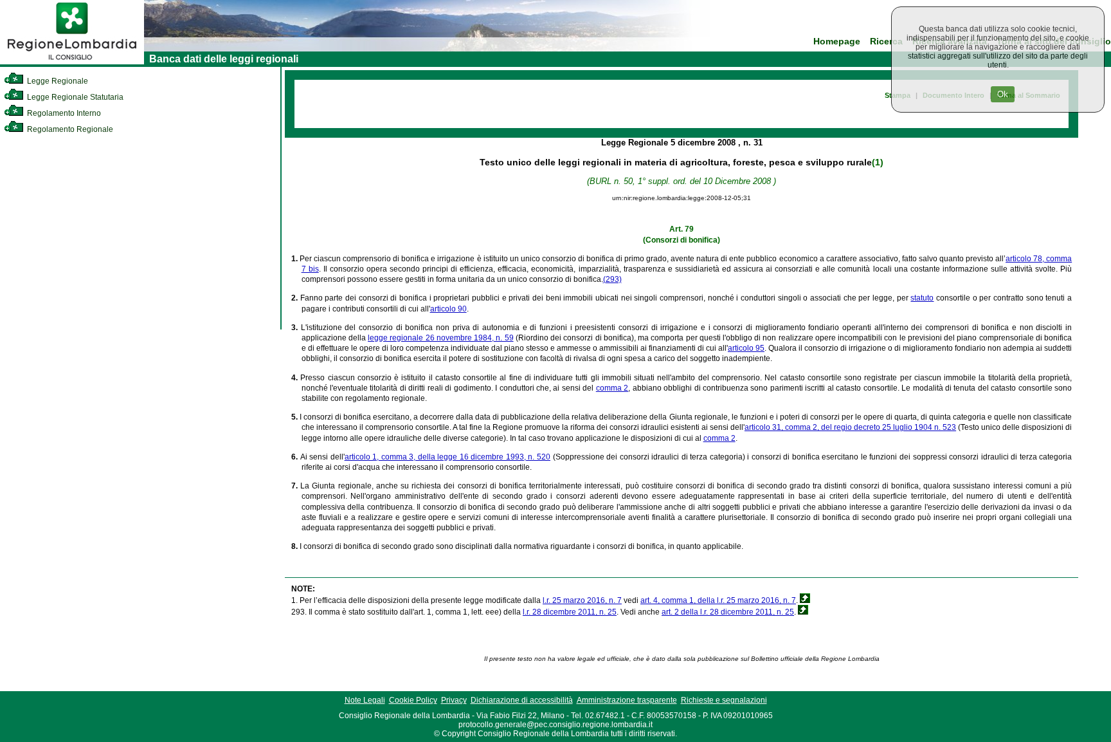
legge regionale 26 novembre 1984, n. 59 (440, 337)
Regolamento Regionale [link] (69, 129)
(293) (612, 279)
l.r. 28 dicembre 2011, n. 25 (570, 612)
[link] (72, 61)
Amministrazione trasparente (627, 700)
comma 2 (612, 388)
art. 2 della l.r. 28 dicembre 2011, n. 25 (728, 612)
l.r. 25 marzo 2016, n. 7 (582, 600)
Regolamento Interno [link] (63, 113)
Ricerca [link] (886, 41)
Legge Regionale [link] (56, 81)
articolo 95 (746, 348)
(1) (877, 162)
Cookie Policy (413, 700)
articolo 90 (448, 308)
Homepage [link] (836, 41)
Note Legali (365, 700)
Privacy (454, 700)
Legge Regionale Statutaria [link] (74, 97)
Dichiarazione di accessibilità (522, 700)
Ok (1002, 94)
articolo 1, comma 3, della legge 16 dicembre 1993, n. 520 (447, 456)
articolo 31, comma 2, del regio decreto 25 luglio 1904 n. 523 (850, 427)
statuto (922, 297)
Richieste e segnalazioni (724, 700)
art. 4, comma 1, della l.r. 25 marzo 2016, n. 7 (718, 600)
